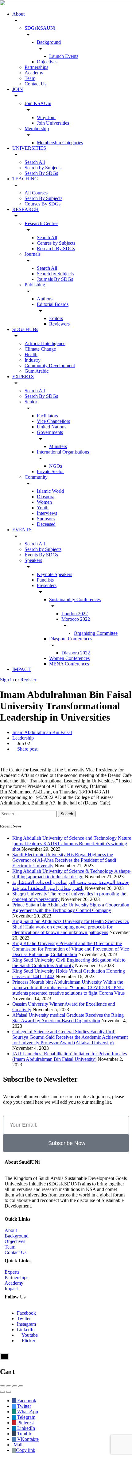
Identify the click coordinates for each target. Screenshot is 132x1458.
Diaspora (45, 496)
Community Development (50, 365)
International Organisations (63, 451)
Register (28, 679)
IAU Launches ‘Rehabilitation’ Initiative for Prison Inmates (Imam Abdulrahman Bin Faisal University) (69, 1056)
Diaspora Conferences (70, 638)
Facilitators (47, 415)
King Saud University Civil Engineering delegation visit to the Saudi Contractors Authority (69, 962)
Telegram (25, 1417)
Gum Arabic (37, 371)
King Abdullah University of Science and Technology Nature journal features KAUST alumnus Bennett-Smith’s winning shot (71, 843)
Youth (43, 507)
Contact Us (35, 83)
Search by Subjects (43, 167)
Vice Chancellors (53, 421)
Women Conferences (69, 658)
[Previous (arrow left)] (2, 1392)
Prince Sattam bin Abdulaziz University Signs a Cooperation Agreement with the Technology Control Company (70, 907)
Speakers (33, 560)
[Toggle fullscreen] (14, 1386)
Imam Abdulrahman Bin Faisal (42, 732)
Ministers (58, 446)
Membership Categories (60, 142)
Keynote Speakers (54, 574)
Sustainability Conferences (75, 599)
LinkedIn (26, 1329)
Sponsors (46, 518)
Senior (31, 401)
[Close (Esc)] (2, 1386)
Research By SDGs (56, 248)
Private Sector (50, 471)
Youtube (29, 1335)
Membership (37, 128)
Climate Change (40, 349)
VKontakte (27, 1439)
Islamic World (50, 491)
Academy (34, 72)
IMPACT (21, 669)
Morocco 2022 (75, 619)
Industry (33, 360)
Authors (44, 298)
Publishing (35, 284)
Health (31, 354)
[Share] (8, 1386)
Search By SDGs (41, 173)
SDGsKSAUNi (40, 28)
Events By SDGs (41, 554)
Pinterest (25, 1422)
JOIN (17, 89)
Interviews (47, 513)
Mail (17, 1444)
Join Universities (53, 123)
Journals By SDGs (55, 279)
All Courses (36, 192)
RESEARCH (25, 209)
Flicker (28, 1340)
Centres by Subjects (56, 243)
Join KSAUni (38, 103)
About (18, 14)
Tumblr (23, 1433)
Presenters (46, 585)
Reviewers (59, 323)
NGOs (55, 466)
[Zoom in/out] (20, 1386)
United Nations (51, 426)
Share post (26, 749)
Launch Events (63, 56)
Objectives (47, 61)
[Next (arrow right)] (8, 1392)
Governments (50, 432)
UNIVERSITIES (29, 148)
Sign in (7, 679)
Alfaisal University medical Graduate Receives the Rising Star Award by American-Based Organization (68, 1017)
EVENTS (22, 529)
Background (49, 42)
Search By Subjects (43, 198)
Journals (33, 254)
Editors (56, 318)
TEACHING (25, 178)
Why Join (46, 117)
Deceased (46, 524)
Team (30, 78)
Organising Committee (96, 633)
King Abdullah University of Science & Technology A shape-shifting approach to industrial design (71, 873)
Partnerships (36, 67)
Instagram (26, 1324)
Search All (35, 162)
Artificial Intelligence (45, 343)
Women (44, 502)
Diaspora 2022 (75, 652)
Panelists (45, 579)
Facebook (26, 1313)
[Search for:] (29, 813)
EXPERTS (23, 376)
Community (36, 477)
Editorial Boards (52, 304)
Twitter (24, 1318)
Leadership (23, 737)
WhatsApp (27, 1411)
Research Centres (41, 223)
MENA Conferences (69, 663)
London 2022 (74, 613)
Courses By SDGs (42, 203)
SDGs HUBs (25, 329)
